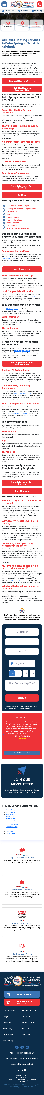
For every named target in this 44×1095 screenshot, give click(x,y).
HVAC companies (12, 309)
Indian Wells (10, 818)
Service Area (9, 11)
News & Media (28, 1022)
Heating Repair (22, 269)
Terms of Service (22, 708)
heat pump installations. (22, 393)
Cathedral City (11, 812)
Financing (38, 11)
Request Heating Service (22, 81)
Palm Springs (10, 833)
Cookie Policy (22, 1077)
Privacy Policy (9, 708)
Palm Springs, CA (26, 1053)
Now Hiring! (8, 1040)
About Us (26, 1034)
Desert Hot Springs (12, 810)
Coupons (7, 1022)
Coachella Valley (12, 824)
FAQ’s (5, 1016)
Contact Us (8, 1034)
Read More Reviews (22, 753)
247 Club (24, 11)
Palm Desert (10, 816)
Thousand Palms (12, 821)
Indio (8, 829)
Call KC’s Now (22, 491)
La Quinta (9, 831)
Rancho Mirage (11, 814)
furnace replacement (18, 580)
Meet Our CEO (29, 1010)
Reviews (26, 1028)
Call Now (22, 195)
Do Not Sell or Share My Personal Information (22, 1080)
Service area (9, 1010)
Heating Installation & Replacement (22, 363)
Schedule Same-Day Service (22, 187)
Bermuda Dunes (11, 827)
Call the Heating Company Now (22, 89)
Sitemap (22, 1069)
